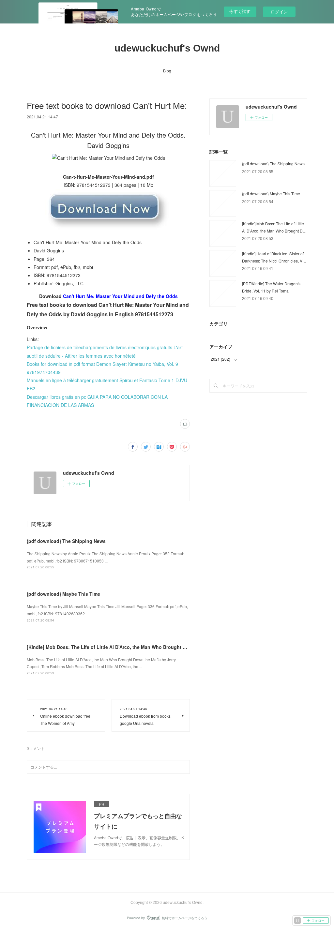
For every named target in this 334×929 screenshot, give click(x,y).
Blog (167, 70)
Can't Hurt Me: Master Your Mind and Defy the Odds (120, 296)
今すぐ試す (239, 11)
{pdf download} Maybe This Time (63, 594)
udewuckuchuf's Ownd (167, 48)
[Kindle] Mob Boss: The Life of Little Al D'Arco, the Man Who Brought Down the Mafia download (134, 647)
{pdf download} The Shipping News (66, 541)
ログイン (279, 11)
